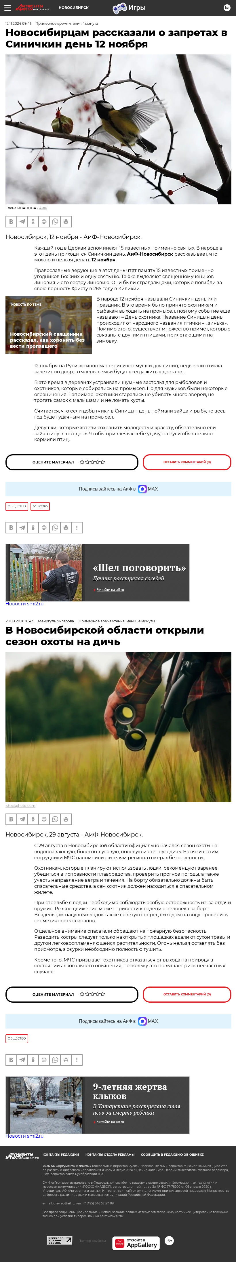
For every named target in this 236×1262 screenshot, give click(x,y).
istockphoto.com (20, 805)
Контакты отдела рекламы (109, 1155)
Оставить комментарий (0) (187, 462)
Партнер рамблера (92, 1240)
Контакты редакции (61, 1155)
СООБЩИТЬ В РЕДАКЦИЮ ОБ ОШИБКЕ (172, 1155)
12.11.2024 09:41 (18, 23)
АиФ (43, 208)
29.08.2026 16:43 (19, 621)
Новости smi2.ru (24, 604)
